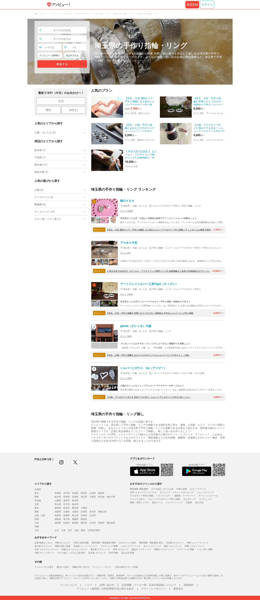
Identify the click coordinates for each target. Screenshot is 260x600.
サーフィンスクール (208, 495)
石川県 (66, 503)
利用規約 (188, 585)
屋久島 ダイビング (43, 545)
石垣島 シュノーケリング (85, 545)
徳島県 (58, 518)
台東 (63, 530)
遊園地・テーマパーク (184, 495)
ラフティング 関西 (185, 549)
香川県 (66, 518)
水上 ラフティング (152, 545)
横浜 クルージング (172, 545)
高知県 (84, 518)
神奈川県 (111, 496)
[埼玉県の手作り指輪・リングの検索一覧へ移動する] (130, 52)
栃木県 (58, 496)
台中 (70, 530)
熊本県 (84, 522)
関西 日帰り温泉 (62, 545)
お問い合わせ (106, 585)
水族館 (189, 502)
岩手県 (66, 492)
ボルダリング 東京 (127, 542)
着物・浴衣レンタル (139, 502)
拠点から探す (63, 566)
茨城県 (75, 496)
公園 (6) (38, 189)
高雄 (83, 530)
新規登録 (192, 4)
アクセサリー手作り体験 (141, 495)
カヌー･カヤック (198, 488)
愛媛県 (75, 518)
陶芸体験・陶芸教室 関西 (104, 542)
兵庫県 (84, 511)
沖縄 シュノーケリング (197, 542)
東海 (36, 507)
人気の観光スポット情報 (126, 566)
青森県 (58, 492)
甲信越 (37, 500)
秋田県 (84, 492)
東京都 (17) (40, 164)
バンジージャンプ (174, 502)
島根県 (66, 515)
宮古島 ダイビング (97, 552)
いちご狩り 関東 (205, 549)
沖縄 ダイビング (62, 542)
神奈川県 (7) (41, 172)
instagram (61, 462)
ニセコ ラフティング (130, 545)
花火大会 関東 (127, 552)
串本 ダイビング (120, 549)
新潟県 (75, 500)
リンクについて (68, 585)
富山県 (58, 503)
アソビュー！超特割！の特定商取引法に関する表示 (105, 588)
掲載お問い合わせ (80, 566)
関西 (36, 511)
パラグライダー (163, 495)
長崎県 (75, 522)
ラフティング (205, 498)
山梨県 (58, 500)
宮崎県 (101, 522)
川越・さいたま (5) (45, 132)
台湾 (36, 530)
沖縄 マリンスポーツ (44, 552)
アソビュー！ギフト (101, 566)
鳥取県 (58, 515)
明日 (48, 110)
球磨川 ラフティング (164, 549)
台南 (76, 530)
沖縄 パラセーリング (194, 545)
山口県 (92, 515)
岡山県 (75, 515)
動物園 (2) (40, 204)
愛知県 (75, 507)
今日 (61, 101)
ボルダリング (189, 498)
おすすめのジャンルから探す (146, 483)
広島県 (84, 515)
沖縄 (36, 526)
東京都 (101, 496)
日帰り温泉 (181, 488)
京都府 (66, 511)
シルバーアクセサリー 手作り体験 (164, 498)
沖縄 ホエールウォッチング (74, 549)
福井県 (75, 503)
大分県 (92, 522)
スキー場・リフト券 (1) (47, 219)
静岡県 (58, 507)
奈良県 (92, 511)
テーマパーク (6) (43, 197)
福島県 (101, 492)
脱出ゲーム (157, 502)
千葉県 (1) (40, 157)
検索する (62, 64)
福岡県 (58, 522)
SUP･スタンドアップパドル (143, 492)
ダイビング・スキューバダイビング (177, 492)
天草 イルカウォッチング (46, 549)
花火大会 (199, 502)
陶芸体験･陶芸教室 (139, 488)
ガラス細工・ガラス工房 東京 (71, 552)
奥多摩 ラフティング (100, 549)
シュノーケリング (205, 492)
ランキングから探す (44, 566)
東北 (36, 492)
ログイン (207, 4)
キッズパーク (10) (44, 211)
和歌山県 (102, 511)
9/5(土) (73, 110)
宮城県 (75, 492)
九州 (36, 522)
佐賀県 (66, 522)
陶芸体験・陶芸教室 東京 (151, 542)
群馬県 (66, 496)
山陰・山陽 (39, 515)
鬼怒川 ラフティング (141, 549)
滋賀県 (58, 511)
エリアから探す (43, 483)
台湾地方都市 (93, 530)
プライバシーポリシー (153, 588)
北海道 (37, 489)
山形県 (92, 492)
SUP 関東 (113, 552)
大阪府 (75, 511)
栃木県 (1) (40, 150)
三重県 (84, 507)
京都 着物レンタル (43, 542)
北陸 (36, 503)
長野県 (66, 500)
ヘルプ (88, 585)
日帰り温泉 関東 (81, 542)
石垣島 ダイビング (175, 542)
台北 (57, 530)
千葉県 (92, 496)
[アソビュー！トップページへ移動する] (57, 4)
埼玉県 (84, 496)
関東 (36, 496)
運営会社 (178, 588)
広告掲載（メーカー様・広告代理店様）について (149, 585)
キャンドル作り (137, 498)
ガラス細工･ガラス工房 (162, 488)
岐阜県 (66, 507)
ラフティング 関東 (109, 545)
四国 (36, 518)
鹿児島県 (111, 522)
